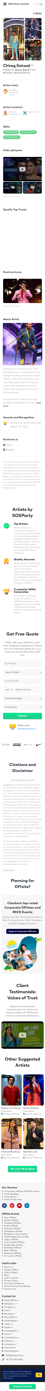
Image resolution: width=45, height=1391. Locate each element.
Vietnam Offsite (12, 1229)
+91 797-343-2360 (13, 1360)
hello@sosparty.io (27, 729)
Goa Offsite (10, 1218)
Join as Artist (11, 1278)
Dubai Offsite (11, 1226)
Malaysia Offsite (12, 1253)
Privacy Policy (11, 1281)
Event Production (13, 1200)
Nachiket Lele (30, 1152)
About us (8, 1267)
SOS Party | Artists (18, 4)
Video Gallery (11, 1273)
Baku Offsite (10, 1250)
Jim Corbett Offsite (14, 1242)
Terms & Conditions (14, 1283)
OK (39, 1375)
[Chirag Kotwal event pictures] (22, 291)
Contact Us (10, 1289)
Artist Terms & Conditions (17, 1286)
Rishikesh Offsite (12, 1248)
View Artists (10, 1197)
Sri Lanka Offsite (13, 1256)
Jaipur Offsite (11, 1240)
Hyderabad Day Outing (16, 1237)
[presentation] (6, 291)
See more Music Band (22, 1169)
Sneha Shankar (31, 1108)
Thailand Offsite (12, 1223)
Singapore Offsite (13, 1231)
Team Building (11, 1194)
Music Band (22, 70)
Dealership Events (13, 1245)
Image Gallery (11, 1270)
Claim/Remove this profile (22, 780)
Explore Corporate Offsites (22, 931)
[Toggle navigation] (41, 4)
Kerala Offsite (11, 1220)
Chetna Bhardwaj (10, 1152)
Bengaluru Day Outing (15, 1234)
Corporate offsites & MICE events (21, 1191)
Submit (22, 716)
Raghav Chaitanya (11, 1108)
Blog (6, 1275)
